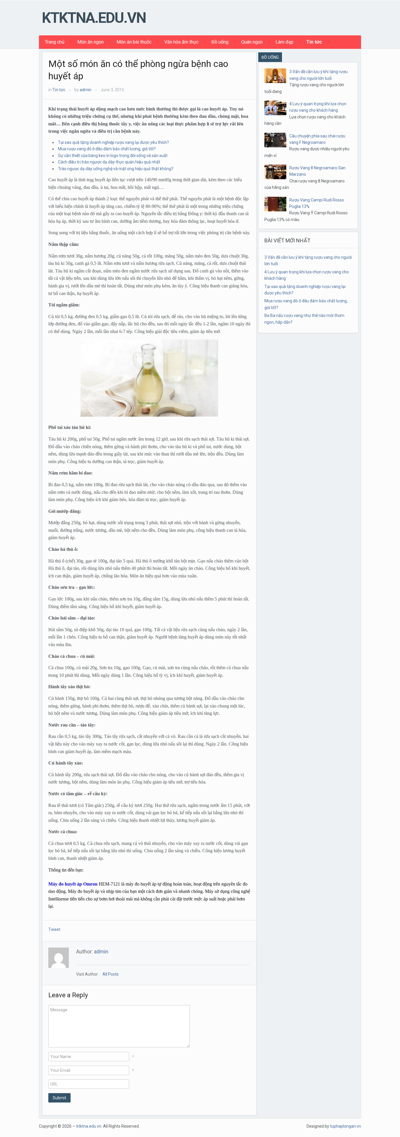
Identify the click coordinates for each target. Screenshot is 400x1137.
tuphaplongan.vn (345, 1126)
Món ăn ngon (90, 42)
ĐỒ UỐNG (270, 57)
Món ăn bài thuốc (134, 42)
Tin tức (314, 42)
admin (85, 89)
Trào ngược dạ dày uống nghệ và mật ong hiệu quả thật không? (115, 168)
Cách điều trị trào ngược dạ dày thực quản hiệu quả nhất (109, 162)
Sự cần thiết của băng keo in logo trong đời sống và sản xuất (112, 155)
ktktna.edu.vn (94, 17)
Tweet (54, 929)
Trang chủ (54, 42)
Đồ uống (219, 42)
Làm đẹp (284, 42)
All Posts (110, 974)
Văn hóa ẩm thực (181, 42)
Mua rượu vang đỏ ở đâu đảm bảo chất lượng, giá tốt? (107, 148)
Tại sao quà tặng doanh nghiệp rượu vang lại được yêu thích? (113, 142)
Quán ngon (252, 42)
